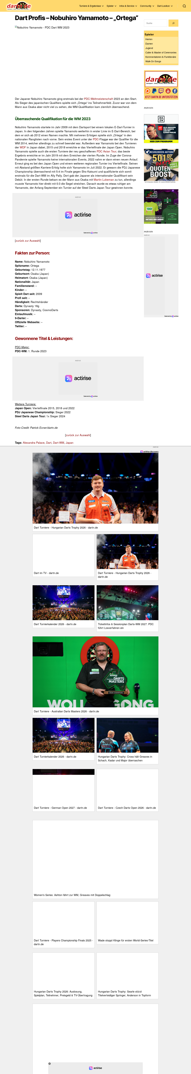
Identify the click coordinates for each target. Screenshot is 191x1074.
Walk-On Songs (153, 61)
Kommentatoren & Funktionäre (160, 56)
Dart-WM (58, 442)
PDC (96, 139)
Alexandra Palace (34, 442)
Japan (69, 442)
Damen (149, 43)
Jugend (149, 48)
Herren (148, 39)
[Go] (173, 23)
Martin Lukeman (104, 179)
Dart (48, 442)
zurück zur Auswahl (28, 240)
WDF (23, 147)
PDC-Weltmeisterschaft (98, 99)
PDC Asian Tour (106, 151)
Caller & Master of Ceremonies (160, 52)
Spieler (110, 5)
